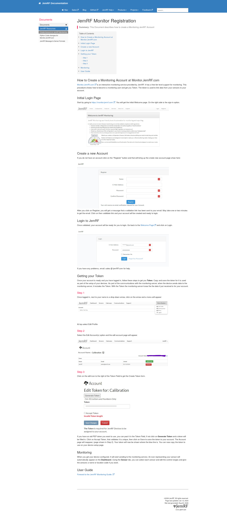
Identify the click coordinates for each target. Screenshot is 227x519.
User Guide (85, 71)
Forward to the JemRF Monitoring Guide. (94, 474)
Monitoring (85, 67)
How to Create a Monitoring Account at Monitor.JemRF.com (97, 38)
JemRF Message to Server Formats (52, 41)
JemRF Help (107, 10)
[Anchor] (98, 39)
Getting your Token (88, 54)
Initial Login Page (88, 43)
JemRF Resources (47, 28)
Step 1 (85, 58)
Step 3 (85, 63)
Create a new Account (90, 47)
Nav (66, 10)
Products (121, 10)
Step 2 (85, 60)
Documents (44, 24)
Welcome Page (147, 225)
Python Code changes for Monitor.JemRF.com (49, 36)
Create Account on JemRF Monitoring (53, 32)
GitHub (93, 10)
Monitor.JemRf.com (85, 84)
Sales (74, 10)
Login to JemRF (87, 50)
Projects (133, 10)
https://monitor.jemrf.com (102, 102)
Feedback (146, 10)
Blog (84, 10)
